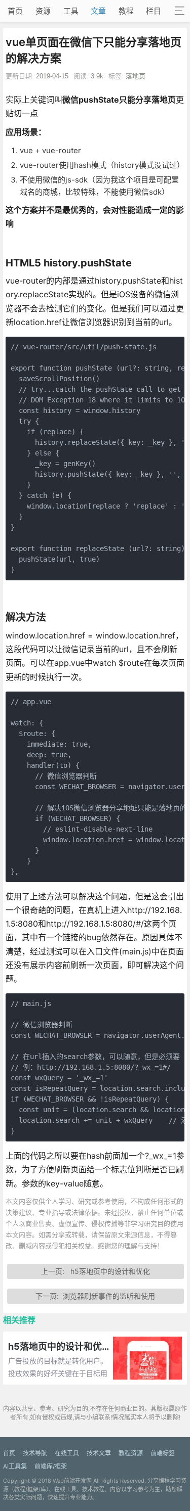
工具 (71, 11)
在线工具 (67, 1453)
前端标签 (162, 1453)
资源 (43, 11)
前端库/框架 (50, 1466)
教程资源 (131, 1453)
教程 (126, 11)
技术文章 (99, 1453)
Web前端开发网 (72, 1480)
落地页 (135, 76)
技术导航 (35, 1453)
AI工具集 (15, 1466)
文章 (98, 11)
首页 (15, 11)
